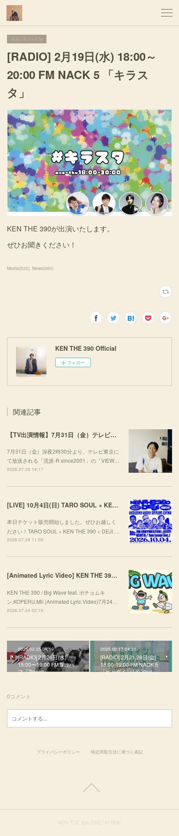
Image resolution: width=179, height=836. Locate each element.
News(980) (42, 268)
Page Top (89, 788)
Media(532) (18, 268)
